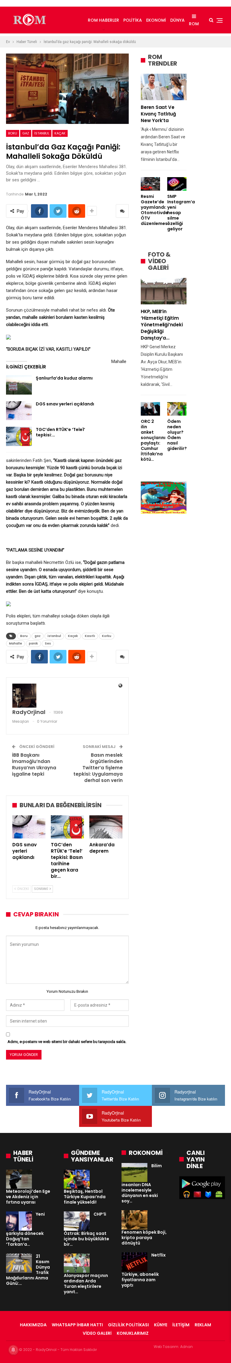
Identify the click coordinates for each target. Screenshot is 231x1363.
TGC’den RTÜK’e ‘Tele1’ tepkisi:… (60, 432)
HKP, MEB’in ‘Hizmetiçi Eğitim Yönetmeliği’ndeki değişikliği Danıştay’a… (162, 324)
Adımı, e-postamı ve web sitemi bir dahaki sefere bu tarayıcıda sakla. (67, 1041)
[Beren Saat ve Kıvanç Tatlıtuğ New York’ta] (163, 87)
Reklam (203, 1325)
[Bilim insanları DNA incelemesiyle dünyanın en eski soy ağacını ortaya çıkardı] (134, 1172)
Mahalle (15, 643)
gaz (25, 133)
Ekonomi (156, 20)
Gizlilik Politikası (128, 1325)
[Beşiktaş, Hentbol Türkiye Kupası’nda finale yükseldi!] (77, 1179)
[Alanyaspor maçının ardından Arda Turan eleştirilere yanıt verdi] (77, 1263)
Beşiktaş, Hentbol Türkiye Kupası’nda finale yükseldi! (85, 1196)
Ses (48, 643)
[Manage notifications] (13, 1350)
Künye (160, 1325)
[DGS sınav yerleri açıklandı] (19, 410)
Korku (106, 636)
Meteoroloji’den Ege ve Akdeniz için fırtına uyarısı (28, 1196)
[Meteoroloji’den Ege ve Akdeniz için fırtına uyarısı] (19, 1179)
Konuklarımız (133, 1333)
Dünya (177, 20)
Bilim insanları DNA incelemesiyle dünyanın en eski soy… (142, 1183)
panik (33, 643)
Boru (12, 133)
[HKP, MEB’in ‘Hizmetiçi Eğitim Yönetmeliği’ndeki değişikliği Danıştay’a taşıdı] (163, 291)
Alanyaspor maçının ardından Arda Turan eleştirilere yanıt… (86, 1283)
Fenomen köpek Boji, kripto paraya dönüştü (144, 1237)
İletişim (180, 1325)
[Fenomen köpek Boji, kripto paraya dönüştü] (134, 1219)
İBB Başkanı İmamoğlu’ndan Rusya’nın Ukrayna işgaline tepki (34, 764)
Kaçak (60, 133)
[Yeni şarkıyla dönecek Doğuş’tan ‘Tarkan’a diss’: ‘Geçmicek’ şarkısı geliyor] (19, 1221)
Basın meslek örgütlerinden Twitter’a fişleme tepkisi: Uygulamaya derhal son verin (98, 767)
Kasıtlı (90, 636)
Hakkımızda (33, 1325)
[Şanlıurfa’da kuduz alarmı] (19, 385)
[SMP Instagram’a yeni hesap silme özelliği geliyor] (176, 184)
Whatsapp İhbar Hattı (77, 1325)
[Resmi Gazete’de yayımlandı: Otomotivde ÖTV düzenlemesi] (150, 184)
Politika (132, 20)
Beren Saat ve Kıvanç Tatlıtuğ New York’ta (158, 114)
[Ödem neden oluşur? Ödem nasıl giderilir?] (176, 409)
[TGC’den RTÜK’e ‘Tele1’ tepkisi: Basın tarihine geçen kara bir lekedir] (19, 436)
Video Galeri (97, 1333)
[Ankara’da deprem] (105, 826)
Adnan (186, 1346)
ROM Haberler (103, 20)
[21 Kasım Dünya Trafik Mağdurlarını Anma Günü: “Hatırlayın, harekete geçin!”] (19, 1263)
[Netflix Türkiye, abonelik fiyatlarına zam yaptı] (134, 1262)
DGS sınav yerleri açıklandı (65, 404)
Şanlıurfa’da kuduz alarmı (64, 378)
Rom (194, 24)
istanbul (41, 133)
